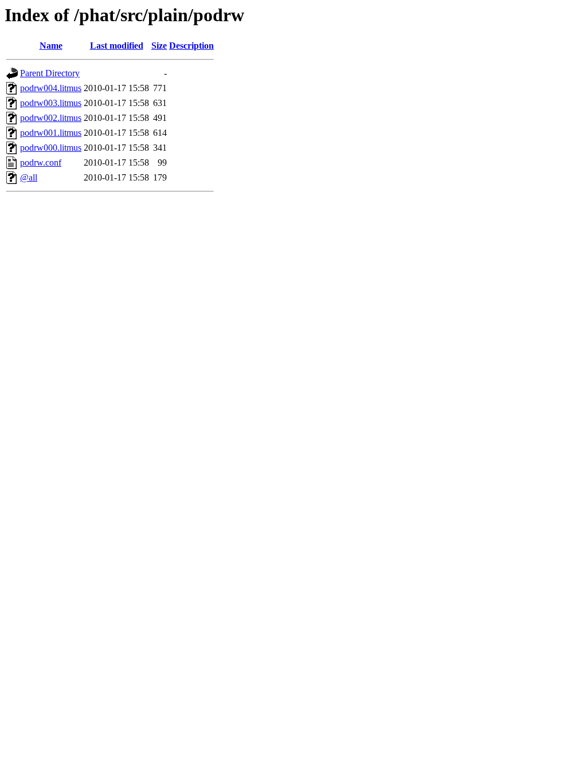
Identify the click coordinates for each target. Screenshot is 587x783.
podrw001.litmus (50, 133)
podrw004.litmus (50, 88)
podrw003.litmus (50, 103)
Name (51, 45)
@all (28, 177)
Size (159, 45)
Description (191, 45)
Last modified (116, 45)
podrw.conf (40, 162)
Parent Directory (50, 73)
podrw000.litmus (50, 147)
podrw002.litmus (50, 118)
